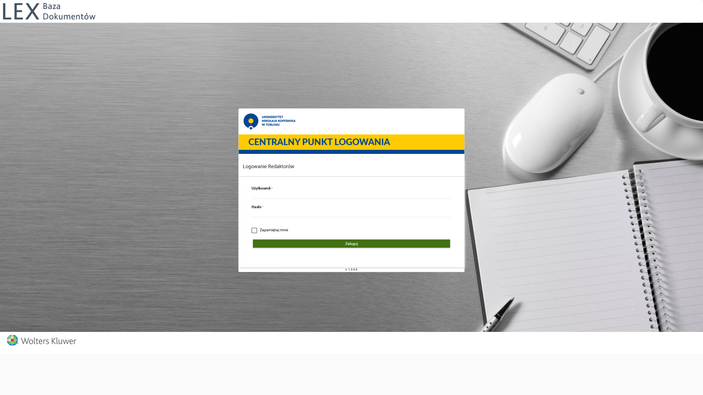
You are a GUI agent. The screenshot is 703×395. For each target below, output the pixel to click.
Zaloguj (351, 243)
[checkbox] (270, 230)
